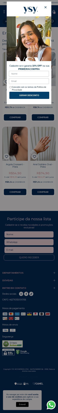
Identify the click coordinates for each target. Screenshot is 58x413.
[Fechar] (45, 7)
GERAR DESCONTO (29, 95)
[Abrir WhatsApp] (51, 404)
